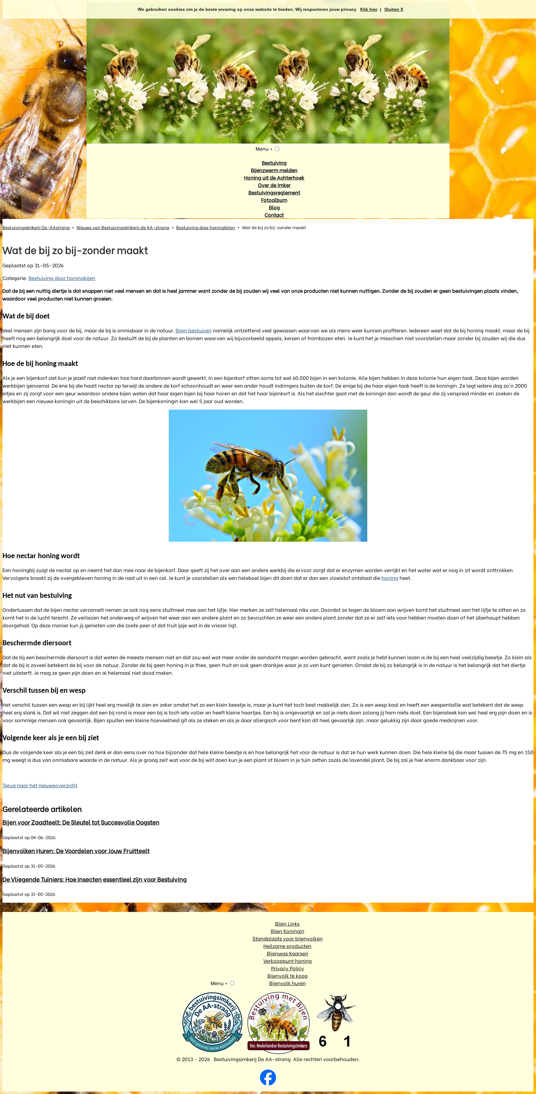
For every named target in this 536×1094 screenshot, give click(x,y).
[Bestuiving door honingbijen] (268, 476)
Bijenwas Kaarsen (287, 953)
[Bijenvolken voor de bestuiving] (212, 1022)
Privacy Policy (287, 968)
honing (390, 577)
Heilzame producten (287, 945)
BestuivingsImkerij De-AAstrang (36, 227)
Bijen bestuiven (194, 330)
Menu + (264, 148)
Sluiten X (393, 9)
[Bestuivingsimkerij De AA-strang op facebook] (268, 1078)
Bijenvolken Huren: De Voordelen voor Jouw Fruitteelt (76, 850)
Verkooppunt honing (287, 960)
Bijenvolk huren (287, 982)
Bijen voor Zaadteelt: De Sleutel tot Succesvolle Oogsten (80, 821)
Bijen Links (287, 923)
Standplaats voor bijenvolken (287, 938)
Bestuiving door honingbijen (205, 227)
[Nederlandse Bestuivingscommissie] (279, 1023)
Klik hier (368, 9)
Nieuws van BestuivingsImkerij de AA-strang (123, 227)
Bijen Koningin (287, 930)
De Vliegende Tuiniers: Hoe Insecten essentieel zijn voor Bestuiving (94, 878)
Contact (274, 214)
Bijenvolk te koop (287, 975)
